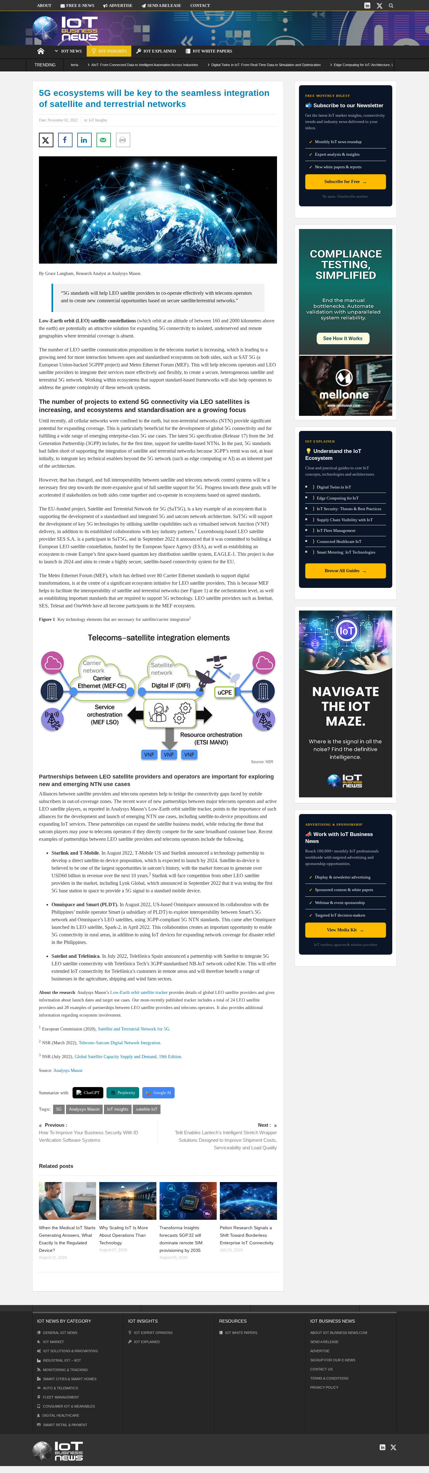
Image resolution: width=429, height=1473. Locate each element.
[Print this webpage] (123, 140)
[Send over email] (103, 140)
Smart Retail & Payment (65, 1425)
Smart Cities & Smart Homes (69, 1379)
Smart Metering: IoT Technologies (344, 552)
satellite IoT (146, 1109)
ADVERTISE (121, 5)
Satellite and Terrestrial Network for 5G (133, 1029)
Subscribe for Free (345, 181)
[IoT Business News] (65, 28)
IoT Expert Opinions (153, 1333)
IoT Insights (113, 51)
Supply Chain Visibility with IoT (343, 519)
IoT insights (117, 1109)
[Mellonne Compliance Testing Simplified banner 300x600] (345, 322)
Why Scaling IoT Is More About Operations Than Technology (123, 1235)
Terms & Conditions (329, 1378)
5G (59, 1109)
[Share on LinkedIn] (84, 140)
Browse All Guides (346, 570)
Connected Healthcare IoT (337, 541)
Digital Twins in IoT (332, 487)
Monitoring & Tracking (65, 1370)
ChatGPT (92, 1092)
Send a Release (324, 1342)
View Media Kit (345, 930)
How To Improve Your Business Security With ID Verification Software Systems (88, 1132)
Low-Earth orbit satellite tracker (139, 992)
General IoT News (60, 1333)
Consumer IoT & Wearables (69, 1406)
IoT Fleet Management (334, 530)
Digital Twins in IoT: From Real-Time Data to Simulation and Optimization (231, 65)
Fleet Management (61, 1397)
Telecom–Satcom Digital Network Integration (119, 1043)
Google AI (162, 1092)
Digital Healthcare (60, 1415)
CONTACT (200, 5)
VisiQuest (133, 1469)
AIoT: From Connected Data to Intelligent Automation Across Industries (110, 65)
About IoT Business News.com (338, 1333)
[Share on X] (46, 140)
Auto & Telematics (60, 1388)
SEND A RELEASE (164, 5)
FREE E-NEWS (80, 5)
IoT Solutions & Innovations (70, 1351)
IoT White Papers (212, 51)
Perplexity (126, 1092)
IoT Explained (160, 51)
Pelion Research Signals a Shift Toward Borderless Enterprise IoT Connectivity (247, 1235)
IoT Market (53, 1342)
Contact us (321, 1369)
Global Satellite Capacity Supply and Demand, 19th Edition (128, 1056)
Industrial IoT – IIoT (62, 1360)
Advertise (319, 1351)
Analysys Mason (67, 1070)
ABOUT (44, 5)
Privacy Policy (324, 1387)
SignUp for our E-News (332, 1360)
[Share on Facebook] (65, 140)
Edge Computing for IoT (336, 497)
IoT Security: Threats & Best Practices (347, 508)
